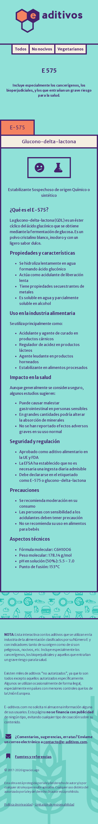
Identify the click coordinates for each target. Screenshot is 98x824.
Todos (20, 49)
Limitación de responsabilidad (54, 804)
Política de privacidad (18, 804)
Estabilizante (19, 189)
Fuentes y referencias (33, 757)
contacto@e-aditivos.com (65, 742)
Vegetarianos (70, 49)
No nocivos (42, 49)
